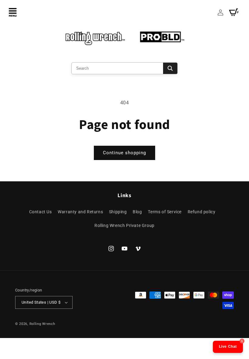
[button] (12, 12)
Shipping (118, 211)
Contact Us (40, 211)
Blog (137, 211)
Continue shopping (124, 152)
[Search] (170, 68)
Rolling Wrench (42, 324)
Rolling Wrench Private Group (124, 225)
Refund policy (202, 211)
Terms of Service (165, 211)
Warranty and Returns (80, 211)
